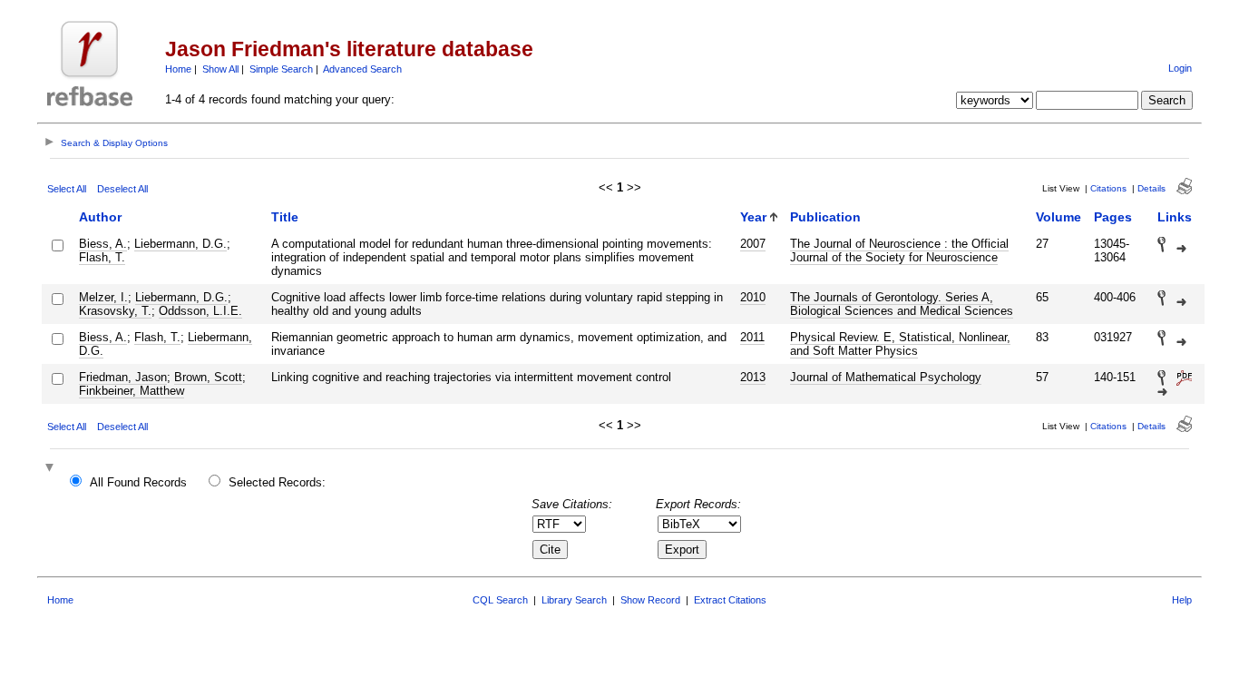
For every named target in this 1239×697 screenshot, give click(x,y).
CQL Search (500, 599)
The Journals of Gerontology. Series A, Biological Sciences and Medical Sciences (901, 304)
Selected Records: (277, 482)
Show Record (650, 599)
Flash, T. (102, 257)
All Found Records (138, 482)
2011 (752, 337)
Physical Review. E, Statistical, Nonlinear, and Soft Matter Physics (900, 344)
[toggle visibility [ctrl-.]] (51, 469)
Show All (220, 69)
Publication (825, 217)
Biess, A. (103, 243)
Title (284, 217)
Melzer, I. (103, 297)
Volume (1058, 217)
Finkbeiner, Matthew (131, 391)
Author (100, 217)
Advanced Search (362, 69)
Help (1182, 599)
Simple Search (281, 69)
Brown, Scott (208, 377)
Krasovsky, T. (115, 311)
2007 (753, 243)
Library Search (574, 599)
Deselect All (122, 188)
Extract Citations (730, 599)
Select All (66, 188)
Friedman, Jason (123, 377)
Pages (1113, 217)
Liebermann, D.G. (180, 243)
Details (1151, 188)
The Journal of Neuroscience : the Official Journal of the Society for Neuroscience (899, 250)
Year (753, 217)
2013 (753, 377)
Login (1180, 68)
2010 (753, 297)
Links (1174, 217)
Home (178, 69)
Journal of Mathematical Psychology (885, 377)
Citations (1108, 188)
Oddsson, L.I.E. (200, 311)
